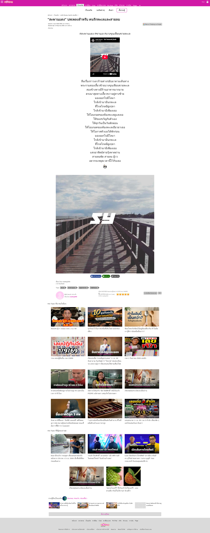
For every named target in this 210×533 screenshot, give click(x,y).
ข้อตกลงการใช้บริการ (64, 529)
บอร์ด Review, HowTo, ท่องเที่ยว (68, 15)
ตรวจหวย (72, 5)
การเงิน (128, 5)
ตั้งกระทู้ (122, 10)
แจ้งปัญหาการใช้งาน (132, 529)
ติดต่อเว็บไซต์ (121, 529)
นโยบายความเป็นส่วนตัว (78, 529)
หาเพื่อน (87, 5)
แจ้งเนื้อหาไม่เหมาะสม (146, 529)
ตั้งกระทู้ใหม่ (105, 514)
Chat (93, 5)
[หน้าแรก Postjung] (8, 2)
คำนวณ (121, 5)
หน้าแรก (64, 5)
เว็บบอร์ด (80, 5)
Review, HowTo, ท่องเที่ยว (77, 498)
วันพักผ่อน (94, 288)
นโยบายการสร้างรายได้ (102, 529)
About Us (113, 529)
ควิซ (116, 5)
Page (135, 5)
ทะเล (62, 288)
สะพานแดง (71, 288)
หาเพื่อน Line (101, 5)
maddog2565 (73, 296)
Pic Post (110, 5)
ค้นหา (111, 10)
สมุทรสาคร (83, 288)
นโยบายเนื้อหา (90, 529)
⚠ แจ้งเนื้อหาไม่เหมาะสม (150, 293)
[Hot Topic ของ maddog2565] (60, 299)
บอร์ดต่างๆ (101, 10)
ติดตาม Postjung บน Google (153, 24)
